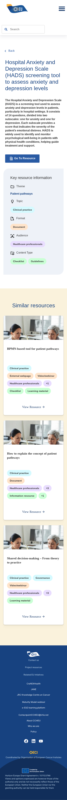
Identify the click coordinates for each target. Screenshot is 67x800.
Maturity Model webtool (33, 702)
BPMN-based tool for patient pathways (33, 348)
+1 (47, 383)
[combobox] (25, 29)
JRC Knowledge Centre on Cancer (33, 694)
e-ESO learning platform (33, 707)
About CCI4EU (34, 720)
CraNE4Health (34, 683)
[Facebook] (26, 741)
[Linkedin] (33, 741)
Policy (34, 731)
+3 (47, 488)
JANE (33, 689)
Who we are (33, 726)
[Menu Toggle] (61, 8)
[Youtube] (41, 741)
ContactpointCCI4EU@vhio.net (33, 715)
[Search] (4, 29)
